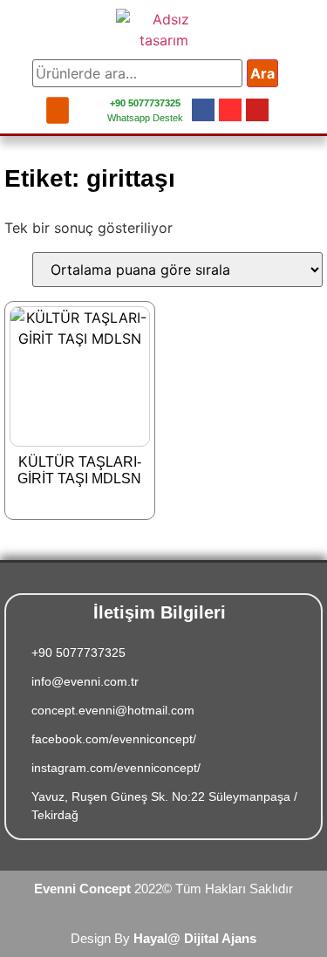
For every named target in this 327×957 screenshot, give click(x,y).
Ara (262, 73)
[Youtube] (257, 110)
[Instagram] (230, 110)
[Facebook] (203, 110)
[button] (57, 110)
